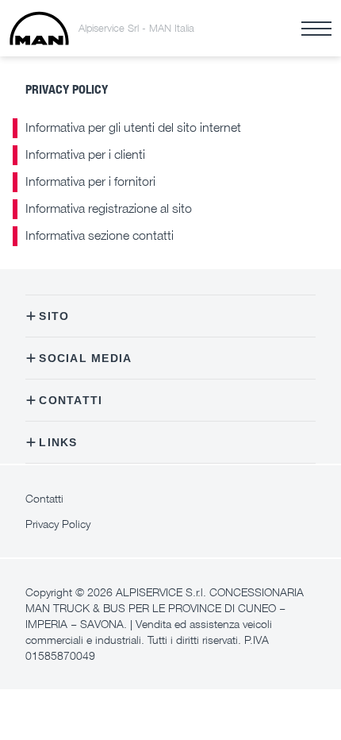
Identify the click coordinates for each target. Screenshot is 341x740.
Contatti (44, 498)
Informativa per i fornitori (90, 181)
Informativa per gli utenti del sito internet (133, 127)
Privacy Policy (57, 523)
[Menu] (316, 28)
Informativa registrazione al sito (108, 208)
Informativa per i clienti (85, 154)
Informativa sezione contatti (99, 235)
